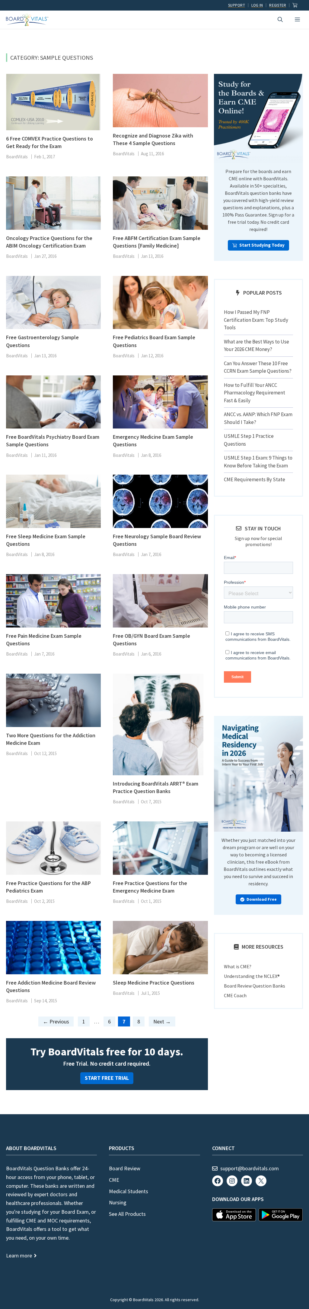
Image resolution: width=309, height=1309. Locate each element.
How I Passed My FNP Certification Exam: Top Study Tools (256, 320)
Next (162, 1021)
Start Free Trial (107, 1077)
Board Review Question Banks (254, 986)
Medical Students (128, 1191)
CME (114, 1179)
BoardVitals (17, 157)
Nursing (117, 1202)
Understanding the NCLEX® (252, 976)
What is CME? (237, 966)
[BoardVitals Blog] (27, 20)
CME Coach (235, 995)
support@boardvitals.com (249, 1168)
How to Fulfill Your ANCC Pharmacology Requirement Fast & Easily (254, 393)
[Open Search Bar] (280, 20)
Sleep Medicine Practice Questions (153, 982)
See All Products (127, 1213)
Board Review (124, 1168)
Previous (56, 1021)
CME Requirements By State (254, 479)
